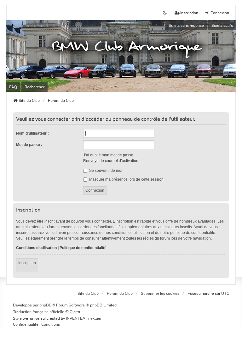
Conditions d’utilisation (36, 248)
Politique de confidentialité (83, 248)
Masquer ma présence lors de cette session (126, 179)
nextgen (95, 318)
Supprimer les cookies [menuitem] (160, 293)
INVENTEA (75, 318)
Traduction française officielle (38, 311)
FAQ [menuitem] (13, 86)
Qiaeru (75, 311)
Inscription (27, 263)
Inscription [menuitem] (189, 12)
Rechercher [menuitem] (34, 86)
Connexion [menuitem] (219, 12)
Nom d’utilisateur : (32, 133)
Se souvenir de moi (105, 170)
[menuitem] (25, 324)
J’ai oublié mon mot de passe (108, 155)
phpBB (45, 304)
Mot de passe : (29, 145)
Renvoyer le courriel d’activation (110, 161)
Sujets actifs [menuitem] (222, 25)
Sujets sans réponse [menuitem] (186, 25)
